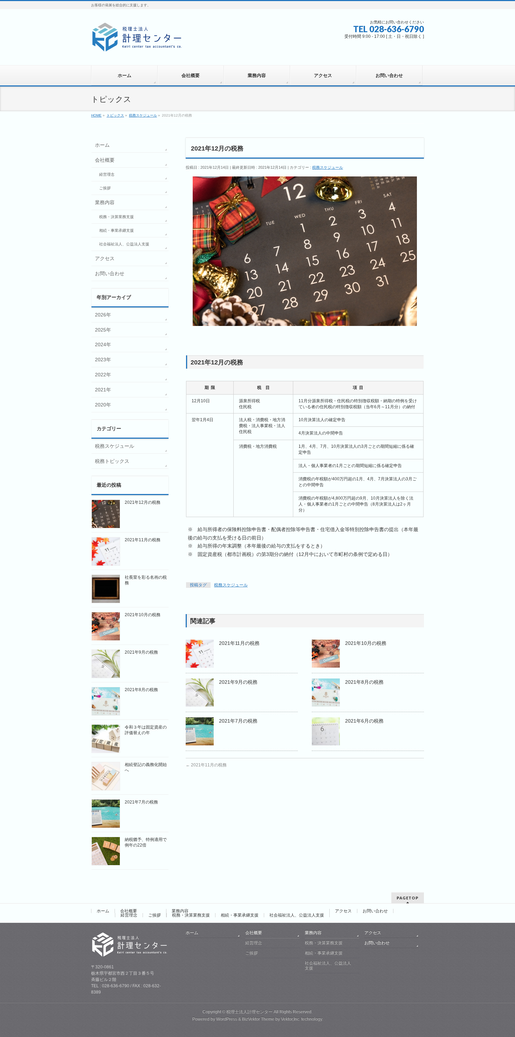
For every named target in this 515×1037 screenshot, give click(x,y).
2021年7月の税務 (238, 721)
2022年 (103, 374)
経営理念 (107, 174)
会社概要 (105, 160)
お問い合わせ (109, 273)
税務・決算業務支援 (116, 217)
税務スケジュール (327, 167)
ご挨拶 (105, 188)
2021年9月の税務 (238, 682)
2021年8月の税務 (364, 682)
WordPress (226, 1019)
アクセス (105, 258)
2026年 (103, 315)
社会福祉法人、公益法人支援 (124, 244)
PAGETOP (408, 898)
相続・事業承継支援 (116, 230)
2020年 (103, 405)
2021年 (103, 389)
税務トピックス (112, 461)
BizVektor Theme (258, 1019)
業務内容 (105, 202)
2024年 (103, 344)
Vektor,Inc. (290, 1019)
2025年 (103, 330)
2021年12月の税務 (142, 502)
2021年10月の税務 (365, 643)
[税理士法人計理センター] (137, 46)
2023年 (103, 359)
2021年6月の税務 (364, 721)
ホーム (102, 145)
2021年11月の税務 (239, 643)
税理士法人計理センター (249, 1011)
